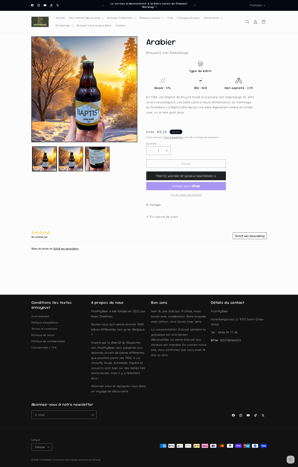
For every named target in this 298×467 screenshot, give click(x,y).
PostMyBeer (45, 459)
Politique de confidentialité (48, 341)
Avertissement (40, 316)
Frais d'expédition (173, 137)
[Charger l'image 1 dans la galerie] (44, 159)
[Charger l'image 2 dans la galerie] (71, 159)
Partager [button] (155, 204)
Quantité (151, 143)
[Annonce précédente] (103, 5)
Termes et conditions (44, 328)
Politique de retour (43, 335)
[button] (86, 18)
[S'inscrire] (92, 415)
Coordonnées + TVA (44, 347)
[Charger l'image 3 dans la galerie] (97, 159)
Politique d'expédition (44, 322)
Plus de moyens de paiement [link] (186, 194)
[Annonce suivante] (195, 5)
